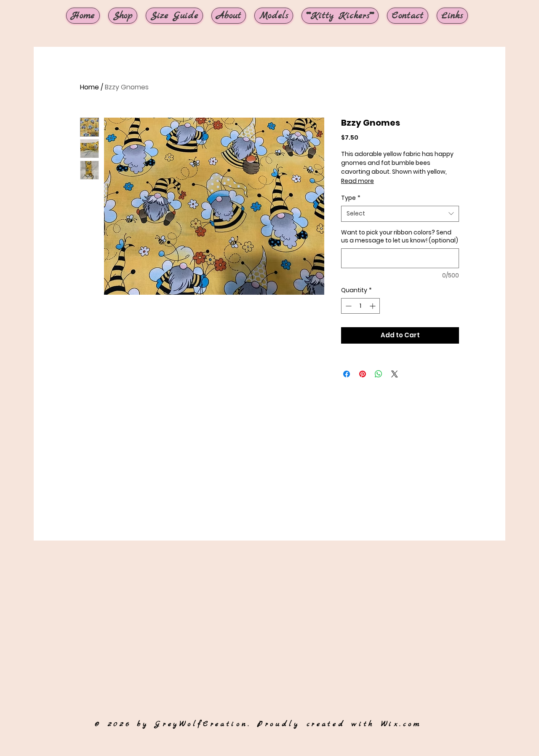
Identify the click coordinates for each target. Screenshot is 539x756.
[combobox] (400, 214)
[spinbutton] (360, 306)
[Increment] (373, 306)
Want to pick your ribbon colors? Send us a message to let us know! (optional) (399, 237)
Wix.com (401, 724)
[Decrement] (347, 306)
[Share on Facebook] (347, 374)
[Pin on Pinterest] (363, 374)
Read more (357, 181)
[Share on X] (395, 374)
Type (350, 198)
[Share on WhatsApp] (379, 374)
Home (89, 87)
